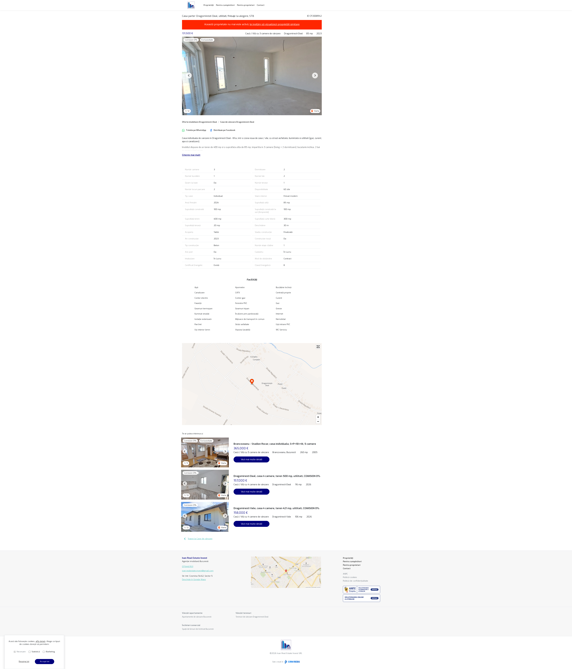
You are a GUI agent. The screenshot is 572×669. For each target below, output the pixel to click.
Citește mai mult (191, 155)
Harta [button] (316, 111)
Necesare (21, 651)
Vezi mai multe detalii (251, 459)
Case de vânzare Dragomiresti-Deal (237, 122)
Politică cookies (350, 577)
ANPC (345, 574)
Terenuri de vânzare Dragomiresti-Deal (252, 617)
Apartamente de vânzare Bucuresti (196, 617)
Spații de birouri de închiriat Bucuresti (198, 629)
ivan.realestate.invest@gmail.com (197, 570)
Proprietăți (208, 5)
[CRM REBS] (292, 662)
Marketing (50, 651)
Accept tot (44, 661)
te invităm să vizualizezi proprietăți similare (275, 24)
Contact (260, 5)
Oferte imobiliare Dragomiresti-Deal (199, 122)
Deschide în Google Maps (194, 579)
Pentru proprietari (245, 5)
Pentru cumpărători (225, 5)
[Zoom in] (318, 417)
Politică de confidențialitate (355, 581)
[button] (189, 75)
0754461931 (187, 566)
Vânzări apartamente (192, 613)
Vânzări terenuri (243, 613)
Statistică (36, 651)
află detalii (40, 641)
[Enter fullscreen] (318, 347)
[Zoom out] (318, 421)
